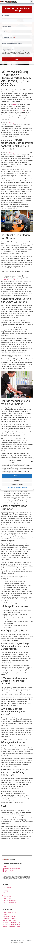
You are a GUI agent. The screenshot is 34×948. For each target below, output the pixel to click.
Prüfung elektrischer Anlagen (11, 926)
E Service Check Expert (10, 900)
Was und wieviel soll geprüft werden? (13, 43)
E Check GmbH (7, 899)
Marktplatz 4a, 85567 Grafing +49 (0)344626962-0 (11, 868)
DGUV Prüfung (7, 887)
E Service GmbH (7, 897)
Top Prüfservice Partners (10, 918)
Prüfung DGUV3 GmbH (9, 920)
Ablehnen (17, 480)
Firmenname (6, 15)
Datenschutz (18, 487)
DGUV (4, 889)
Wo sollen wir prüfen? (8, 37)
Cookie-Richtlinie (11, 487)
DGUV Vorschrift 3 (9, 280)
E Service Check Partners (10, 902)
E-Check (5, 915)
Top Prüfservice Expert (9, 916)
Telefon (4, 32)
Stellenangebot (7, 893)
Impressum (24, 487)
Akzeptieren (17, 476)
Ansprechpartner (7, 26)
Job (3, 895)
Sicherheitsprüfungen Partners (12, 922)
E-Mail (4, 21)
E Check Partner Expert (9, 913)
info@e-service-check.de (11, 872)
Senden (17, 59)
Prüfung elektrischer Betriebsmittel (19, 123)
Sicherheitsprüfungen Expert (11, 924)
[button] (31, 461)
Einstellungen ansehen (17, 484)
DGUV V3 (15, 104)
